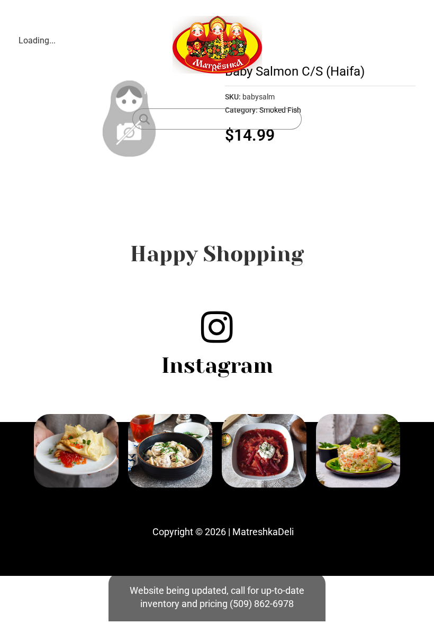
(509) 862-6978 (262, 603)
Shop (194, 90)
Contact (273, 90)
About (230, 90)
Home (157, 90)
